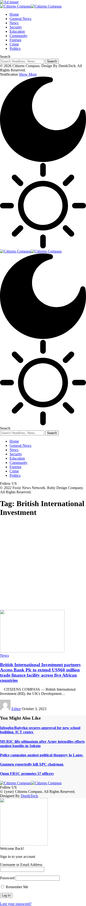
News (4, 655)
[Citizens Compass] (31, 6)
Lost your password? (16, 904)
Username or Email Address (21, 865)
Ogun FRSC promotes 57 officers (27, 774)
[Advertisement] (43, 564)
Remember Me (16, 887)
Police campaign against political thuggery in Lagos (42, 755)
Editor (16, 709)
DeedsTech (29, 796)
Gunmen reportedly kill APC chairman (32, 764)
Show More (28, 74)
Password (7, 878)
